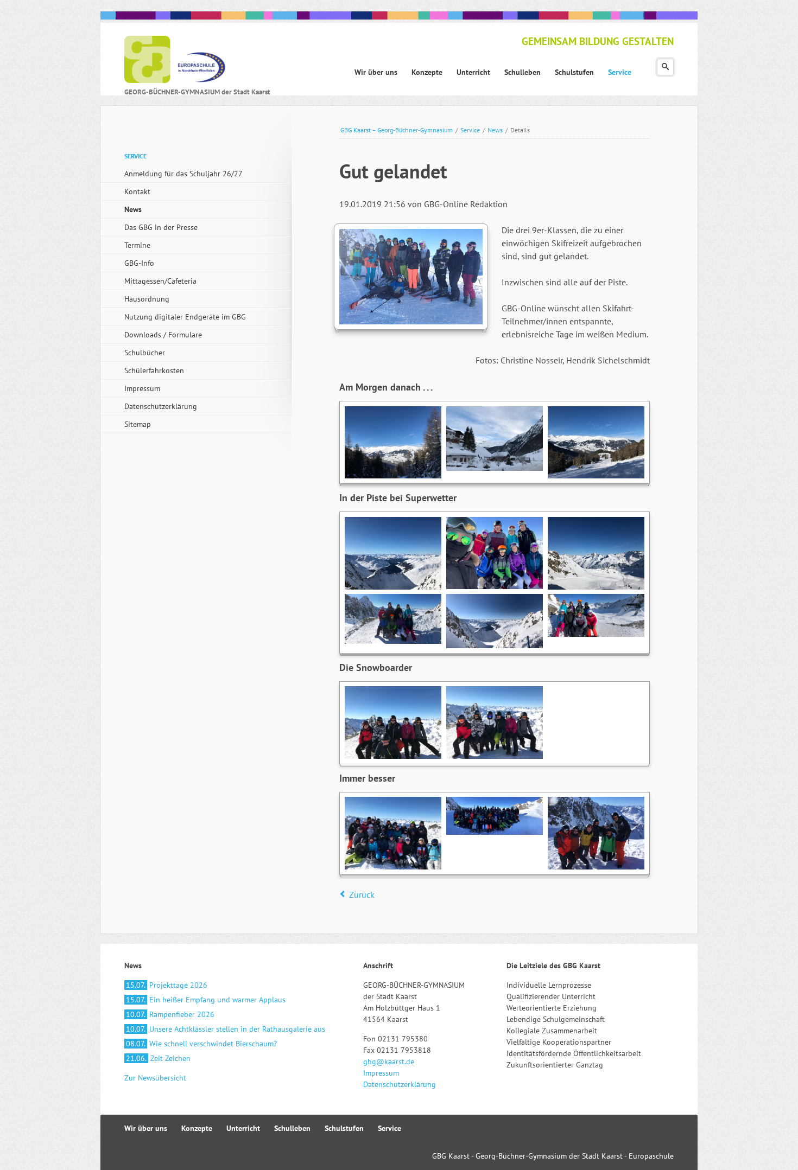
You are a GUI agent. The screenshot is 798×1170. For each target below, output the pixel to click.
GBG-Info (139, 263)
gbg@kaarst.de (388, 1061)
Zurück (362, 894)
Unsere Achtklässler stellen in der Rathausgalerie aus (225, 1029)
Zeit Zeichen (158, 1058)
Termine (137, 245)
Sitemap (137, 424)
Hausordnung (146, 299)
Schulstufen (344, 1128)
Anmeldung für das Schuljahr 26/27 (183, 173)
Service (470, 130)
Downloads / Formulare (163, 335)
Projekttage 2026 (166, 985)
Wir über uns (145, 1128)
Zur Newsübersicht (155, 1078)
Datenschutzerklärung (160, 406)
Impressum (142, 388)
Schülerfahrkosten (154, 370)
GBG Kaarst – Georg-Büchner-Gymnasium (396, 130)
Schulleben (292, 1128)
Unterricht (243, 1128)
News (495, 130)
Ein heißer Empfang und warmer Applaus (206, 1000)
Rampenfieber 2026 (170, 1014)
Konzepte (196, 1128)
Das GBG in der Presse (161, 227)
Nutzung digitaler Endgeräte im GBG (185, 317)
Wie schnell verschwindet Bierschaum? (201, 1043)
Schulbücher (144, 352)
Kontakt (137, 191)
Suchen (665, 67)
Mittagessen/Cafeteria (160, 281)
